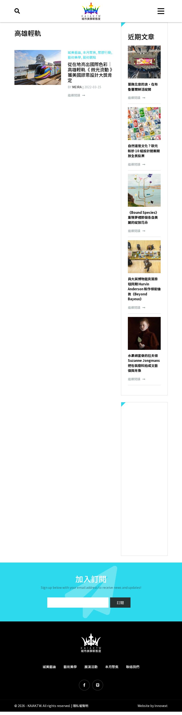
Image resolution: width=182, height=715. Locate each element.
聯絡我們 (132, 666)
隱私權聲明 (80, 705)
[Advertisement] (144, 479)
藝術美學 (70, 666)
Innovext (161, 705)
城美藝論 (49, 666)
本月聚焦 (112, 666)
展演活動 (91, 666)
